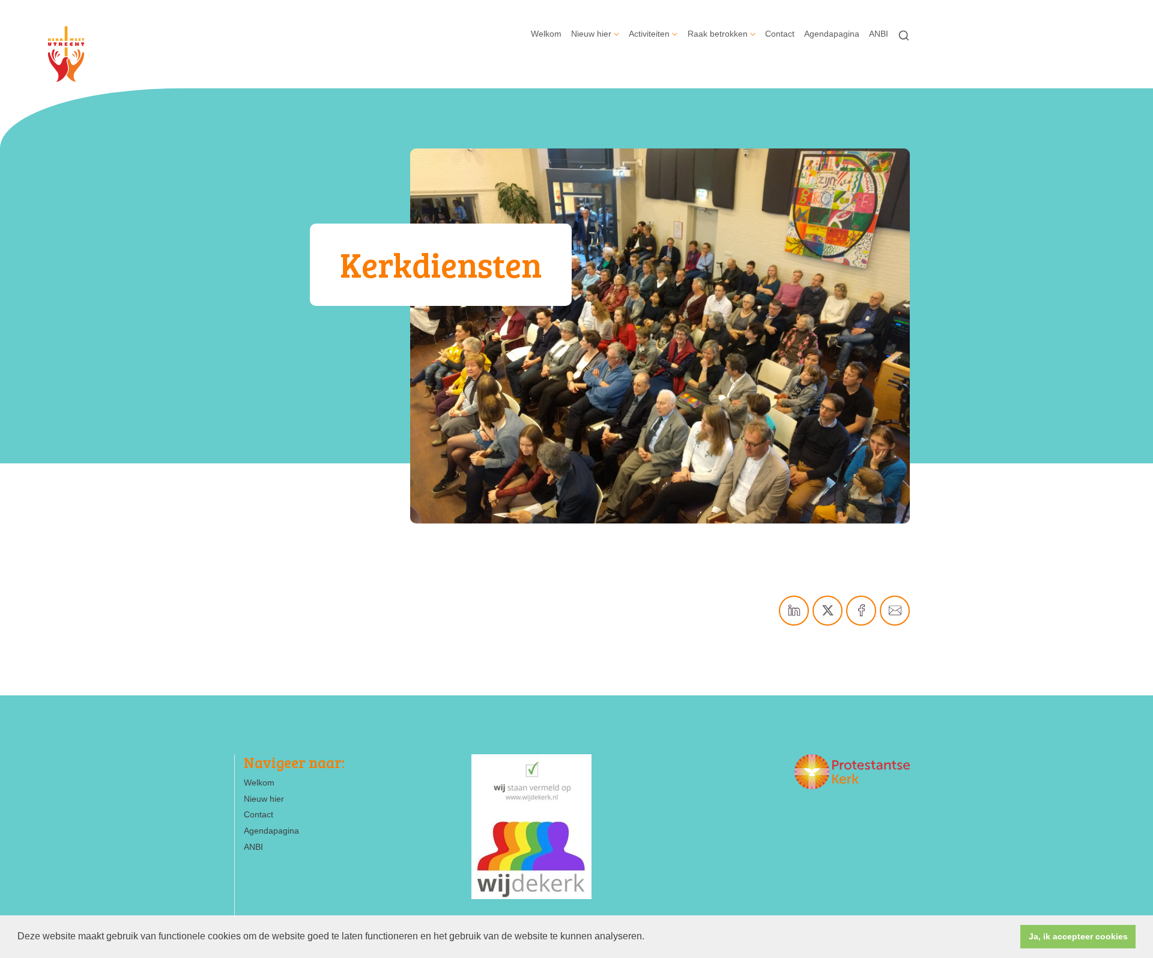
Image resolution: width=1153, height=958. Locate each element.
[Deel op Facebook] (861, 611)
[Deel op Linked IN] (794, 611)
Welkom (546, 33)
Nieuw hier (591, 33)
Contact (779, 33)
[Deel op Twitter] (828, 611)
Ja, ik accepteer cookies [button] (1078, 936)
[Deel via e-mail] (895, 611)
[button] (648, 937)
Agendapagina (831, 33)
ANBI (878, 33)
